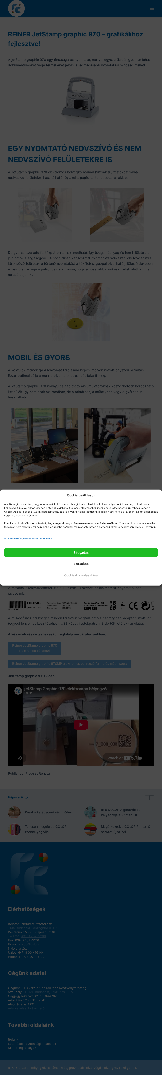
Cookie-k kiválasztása (81, 575)
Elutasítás (81, 564)
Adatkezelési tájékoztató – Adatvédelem (28, 538)
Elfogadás (81, 552)
